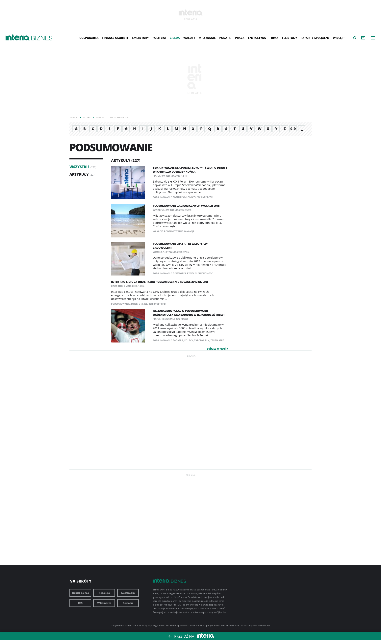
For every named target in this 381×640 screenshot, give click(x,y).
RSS (80, 603)
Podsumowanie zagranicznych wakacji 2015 (186, 206)
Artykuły (79, 174)
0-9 (293, 128)
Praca (239, 38)
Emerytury (140, 38)
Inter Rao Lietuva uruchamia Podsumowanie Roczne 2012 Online (160, 282)
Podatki (225, 38)
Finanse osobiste (115, 38)
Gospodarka (89, 38)
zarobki (199, 340)
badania (178, 340)
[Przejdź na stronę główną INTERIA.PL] (18, 37)
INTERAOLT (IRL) (157, 303)
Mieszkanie (207, 38)
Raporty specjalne (315, 38)
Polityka (159, 38)
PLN (207, 340)
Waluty (189, 38)
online (143, 303)
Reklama (128, 603)
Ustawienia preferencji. (178, 625)
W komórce (104, 603)
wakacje (158, 231)
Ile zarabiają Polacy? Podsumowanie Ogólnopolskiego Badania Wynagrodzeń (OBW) (188, 313)
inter (134, 303)
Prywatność (196, 625)
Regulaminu (159, 625)
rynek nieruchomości (200, 273)
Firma (273, 38)
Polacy (188, 340)
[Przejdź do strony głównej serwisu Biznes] (41, 38)
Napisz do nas (80, 593)
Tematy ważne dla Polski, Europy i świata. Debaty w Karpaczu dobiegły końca (190, 169)
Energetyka (257, 38)
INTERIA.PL (222, 625)
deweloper (179, 273)
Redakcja (104, 593)
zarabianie (217, 340)
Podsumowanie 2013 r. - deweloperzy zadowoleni (180, 246)
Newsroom (128, 593)
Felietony (289, 38)
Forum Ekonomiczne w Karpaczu (193, 197)
